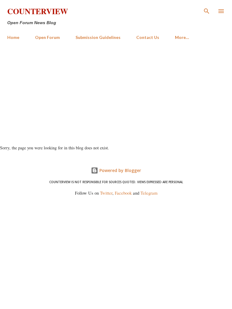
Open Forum (47, 37)
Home (13, 37)
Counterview (37, 11)
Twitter (106, 193)
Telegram (148, 193)
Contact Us (147, 37)
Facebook (123, 193)
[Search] (206, 10)
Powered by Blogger (119, 170)
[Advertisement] (116, 90)
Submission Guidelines (98, 37)
